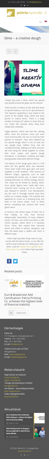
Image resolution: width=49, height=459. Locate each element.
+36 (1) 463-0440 (17, 2)
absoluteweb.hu (24, 451)
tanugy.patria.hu (11, 385)
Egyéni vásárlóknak (12, 380)
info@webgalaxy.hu (18, 357)
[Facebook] (21, 5)
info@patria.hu (35, 2)
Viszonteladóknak (11, 377)
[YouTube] (28, 5)
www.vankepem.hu (12, 391)
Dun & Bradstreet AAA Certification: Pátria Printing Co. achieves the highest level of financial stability (23, 299)
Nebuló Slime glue (27, 246)
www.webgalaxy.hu (16, 354)
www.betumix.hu (11, 396)
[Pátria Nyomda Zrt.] (24, 13)
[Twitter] (24, 5)
